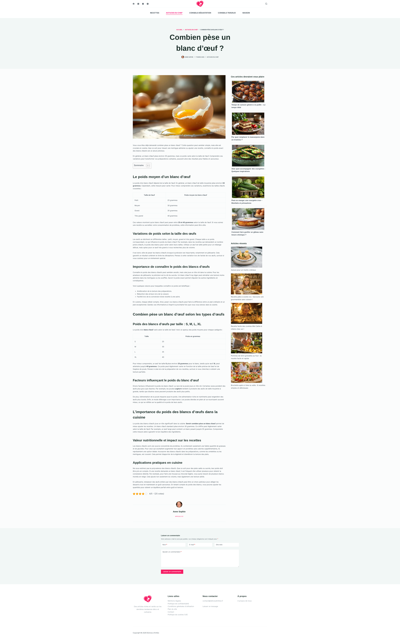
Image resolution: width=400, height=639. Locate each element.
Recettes (154, 13)
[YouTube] (147, 4)
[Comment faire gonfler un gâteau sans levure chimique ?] (248, 219)
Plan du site (172, 609)
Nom (164, 545)
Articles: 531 (179, 516)
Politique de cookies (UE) (178, 615)
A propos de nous (245, 601)
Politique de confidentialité (178, 604)
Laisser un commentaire (172, 572)
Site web (219, 545)
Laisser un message (210, 606)
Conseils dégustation (200, 13)
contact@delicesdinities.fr (213, 601)
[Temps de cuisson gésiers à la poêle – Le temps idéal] (248, 91)
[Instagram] (143, 4)
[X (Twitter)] (138, 4)
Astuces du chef (174, 13)
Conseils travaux (227, 13)
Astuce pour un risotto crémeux (243, 270)
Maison (246, 13)
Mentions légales (174, 601)
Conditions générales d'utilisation (181, 606)
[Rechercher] (266, 4)
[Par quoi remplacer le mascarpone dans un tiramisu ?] (248, 123)
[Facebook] (133, 4)
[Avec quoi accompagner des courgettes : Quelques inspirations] (248, 155)
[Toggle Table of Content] (147, 165)
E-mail (192, 545)
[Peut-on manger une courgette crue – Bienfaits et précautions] (248, 187)
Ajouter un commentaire (171, 552)
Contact (171, 612)
